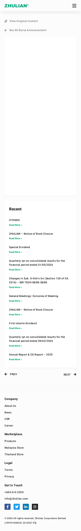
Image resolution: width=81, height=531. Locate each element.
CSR (7, 419)
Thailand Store (14, 454)
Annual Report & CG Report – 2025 (31, 355)
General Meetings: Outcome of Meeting (33, 296)
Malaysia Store (14, 448)
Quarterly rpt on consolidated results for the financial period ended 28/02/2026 (37, 339)
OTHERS (14, 220)
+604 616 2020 (14, 492)
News (8, 413)
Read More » (15, 225)
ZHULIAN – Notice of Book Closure (31, 234)
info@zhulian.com (16, 499)
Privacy (9, 477)
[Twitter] (17, 507)
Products (10, 441)
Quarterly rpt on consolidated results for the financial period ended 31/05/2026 (37, 263)
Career (9, 426)
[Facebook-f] (8, 507)
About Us (10, 406)
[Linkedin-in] (26, 507)
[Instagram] (35, 507)
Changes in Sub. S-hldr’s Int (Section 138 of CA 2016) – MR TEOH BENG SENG (38, 280)
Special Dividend (19, 247)
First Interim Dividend (23, 323)
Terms (9, 470)
